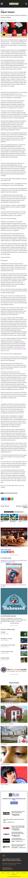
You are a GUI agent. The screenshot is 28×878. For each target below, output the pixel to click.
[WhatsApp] (12, 499)
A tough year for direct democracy (10, 703)
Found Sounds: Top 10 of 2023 (8, 645)
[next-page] (14, 524)
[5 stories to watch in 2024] (5, 517)
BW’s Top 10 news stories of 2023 (13, 521)
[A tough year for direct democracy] (14, 693)
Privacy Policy (14, 874)
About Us (3, 872)
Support (13, 872)
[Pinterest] (9, 499)
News (2, 10)
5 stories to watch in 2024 (4, 521)
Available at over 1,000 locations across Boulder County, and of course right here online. (14, 561)
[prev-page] (13, 524)
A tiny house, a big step (7, 724)
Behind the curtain (21, 348)
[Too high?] (24, 633)
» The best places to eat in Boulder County (11, 547)
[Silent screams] (14, 774)
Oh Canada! (4, 744)
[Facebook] (2, 499)
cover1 (9, 493)
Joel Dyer (4, 20)
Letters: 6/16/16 (5, 506)
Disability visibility (5, 658)
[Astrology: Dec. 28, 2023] (24, 640)
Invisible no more (5, 764)
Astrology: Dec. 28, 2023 (6, 638)
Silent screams (4, 784)
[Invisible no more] (14, 754)
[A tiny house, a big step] (14, 714)
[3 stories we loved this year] (23, 517)
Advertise (18, 872)
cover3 (5, 493)
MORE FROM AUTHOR (18, 511)
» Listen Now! (18, 621)
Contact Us (8, 872)
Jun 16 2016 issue (14, 493)
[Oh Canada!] (14, 734)
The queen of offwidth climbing (21, 506)
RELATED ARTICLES (8, 511)
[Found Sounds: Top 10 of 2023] (24, 646)
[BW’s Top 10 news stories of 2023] (14, 517)
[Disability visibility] (24, 659)
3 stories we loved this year (23, 521)
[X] (5, 499)
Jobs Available (23, 872)
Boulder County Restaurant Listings (12, 529)
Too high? (3, 632)
